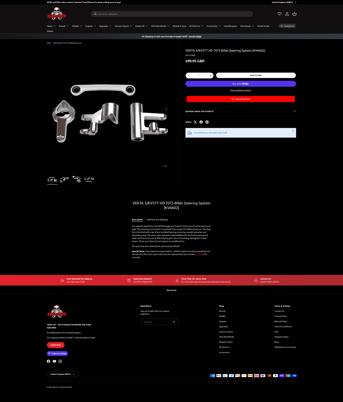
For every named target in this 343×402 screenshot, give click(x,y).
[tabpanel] (171, 242)
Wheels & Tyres (179, 26)
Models (75, 26)
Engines (89, 26)
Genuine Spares (122, 26)
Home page (56, 345)
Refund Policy (280, 321)
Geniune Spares (226, 331)
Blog (276, 341)
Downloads (245, 26)
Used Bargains (230, 26)
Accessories (212, 26)
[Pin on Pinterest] (207, 122)
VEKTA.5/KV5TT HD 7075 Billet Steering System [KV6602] (68, 43)
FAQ (276, 331)
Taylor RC (55, 387)
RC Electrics (195, 26)
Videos (50, 31)
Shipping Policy (281, 336)
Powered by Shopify (65, 387)
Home (49, 26)
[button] (294, 14)
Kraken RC (140, 26)
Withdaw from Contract (285, 347)
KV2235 (198, 254)
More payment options (240, 90)
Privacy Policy (280, 316)
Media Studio (263, 26)
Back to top (171, 290)
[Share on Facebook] (201, 122)
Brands (62, 26)
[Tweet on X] (195, 122)
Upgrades (103, 26)
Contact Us (279, 311)
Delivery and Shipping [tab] (157, 219)
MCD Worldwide (158, 26)
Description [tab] (137, 219)
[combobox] (172, 14)
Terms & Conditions (283, 326)
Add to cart (256, 75)
